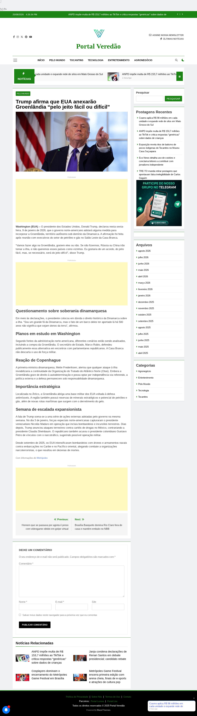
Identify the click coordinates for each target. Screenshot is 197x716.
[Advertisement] (72, 200)
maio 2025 (143, 346)
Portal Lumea (97, 701)
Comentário (26, 563)
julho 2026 (143, 257)
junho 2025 (143, 340)
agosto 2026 (144, 251)
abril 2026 (143, 276)
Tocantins (76, 60)
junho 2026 (143, 263)
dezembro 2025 (146, 302)
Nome (23, 602)
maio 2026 (143, 270)
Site (94, 602)
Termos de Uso (112, 697)
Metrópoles (42, 458)
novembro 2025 (146, 308)
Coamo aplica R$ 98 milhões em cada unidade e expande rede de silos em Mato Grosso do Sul (160, 121)
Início (41, 60)
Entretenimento (119, 60)
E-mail (59, 602)
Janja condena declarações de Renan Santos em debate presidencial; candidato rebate (108, 655)
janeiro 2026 (144, 295)
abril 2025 (143, 353)
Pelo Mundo (57, 60)
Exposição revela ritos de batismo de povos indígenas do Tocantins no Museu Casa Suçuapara (159, 148)
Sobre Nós (97, 697)
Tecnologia (95, 60)
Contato (127, 697)
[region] (40, 692)
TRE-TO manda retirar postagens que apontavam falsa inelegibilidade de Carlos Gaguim (159, 174)
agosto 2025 (144, 327)
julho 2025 (143, 334)
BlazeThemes (103, 710)
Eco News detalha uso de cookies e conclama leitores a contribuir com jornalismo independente (157, 161)
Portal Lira (112, 701)
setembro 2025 (145, 321)
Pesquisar (142, 92)
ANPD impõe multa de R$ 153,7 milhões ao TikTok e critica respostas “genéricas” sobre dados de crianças (117, 14)
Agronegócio (143, 60)
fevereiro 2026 (145, 289)
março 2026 (144, 282)
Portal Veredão (98, 46)
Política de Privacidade (77, 697)
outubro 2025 (144, 314)
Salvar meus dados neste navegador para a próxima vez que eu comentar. (59, 615)
